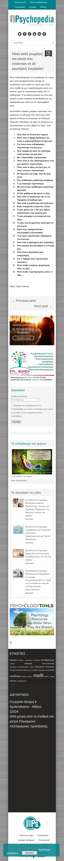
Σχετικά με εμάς (20, 2)
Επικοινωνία (44, 840)
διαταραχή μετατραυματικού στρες (22, 667)
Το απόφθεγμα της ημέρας (21, 476)
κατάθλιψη (15, 676)
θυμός (52, 670)
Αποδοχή (29, 853)
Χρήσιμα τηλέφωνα (26, 840)
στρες (52, 676)
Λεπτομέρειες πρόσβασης (29, 726)
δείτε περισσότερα (19, 480)
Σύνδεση (43, 7)
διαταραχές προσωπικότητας (39, 663)
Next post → (43, 306)
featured (13, 660)
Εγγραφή (32, 7)
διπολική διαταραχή (16, 670)
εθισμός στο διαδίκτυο (31, 670)
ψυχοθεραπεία (21, 681)
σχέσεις (13, 681)
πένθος (46, 676)
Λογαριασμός (20, 7)
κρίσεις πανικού (27, 676)
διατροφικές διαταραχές (44, 667)
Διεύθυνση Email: (19, 396)
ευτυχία (47, 670)
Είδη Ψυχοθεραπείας (38, 2)
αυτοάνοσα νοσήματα (32, 660)
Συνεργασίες (43, 835)
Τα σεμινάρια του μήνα (26, 492)
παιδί (38, 675)
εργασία (41, 670)
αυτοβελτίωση (47, 660)
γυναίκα (12, 663)
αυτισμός (21, 660)
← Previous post (24, 300)
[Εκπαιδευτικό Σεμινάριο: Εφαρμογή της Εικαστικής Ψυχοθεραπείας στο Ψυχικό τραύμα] (18, 553)
